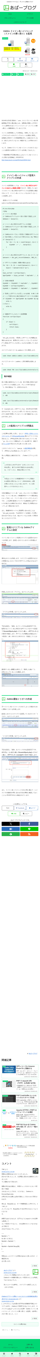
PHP (14, 74)
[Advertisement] (20, 97)
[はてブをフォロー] (11, 829)
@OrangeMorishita (18, 436)
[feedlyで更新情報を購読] (11, 834)
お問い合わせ (29, 1347)
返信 (35, 1266)
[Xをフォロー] (11, 824)
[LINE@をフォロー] (29, 829)
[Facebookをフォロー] (29, 824)
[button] (26, 65)
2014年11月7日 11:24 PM (10, 1272)
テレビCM (6, 444)
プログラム (7, 74)
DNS (28, 74)
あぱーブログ (8, 1270)
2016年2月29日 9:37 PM (8, 1301)
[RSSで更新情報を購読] (29, 834)
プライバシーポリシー (10, 1347)
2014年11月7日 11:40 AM (8, 1171)
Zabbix (21, 74)
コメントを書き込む (20, 1324)
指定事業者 (28, 448)
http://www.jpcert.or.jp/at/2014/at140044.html (16, 160)
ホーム (10, 1344)
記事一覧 (30, 1344)
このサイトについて (20, 1350)
